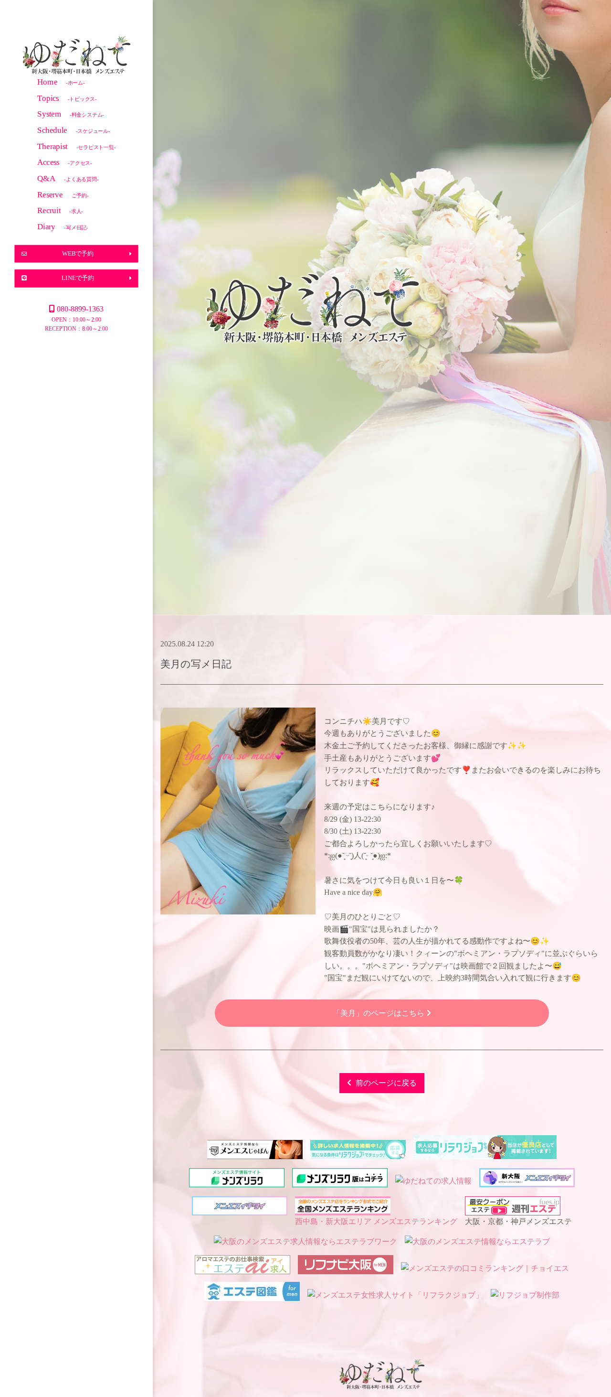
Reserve (63, 194)
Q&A (68, 178)
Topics (67, 97)
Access (64, 162)
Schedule (73, 129)
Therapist (76, 145)
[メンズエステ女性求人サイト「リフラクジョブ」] (395, 1295)
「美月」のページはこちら (379, 1013)
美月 (170, 663)
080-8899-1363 (80, 309)
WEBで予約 (78, 253)
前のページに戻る (386, 1083)
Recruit (60, 210)
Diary (62, 226)
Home (61, 81)
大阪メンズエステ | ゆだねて (76, 56)
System (70, 113)
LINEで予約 (78, 278)
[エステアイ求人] (242, 1268)
